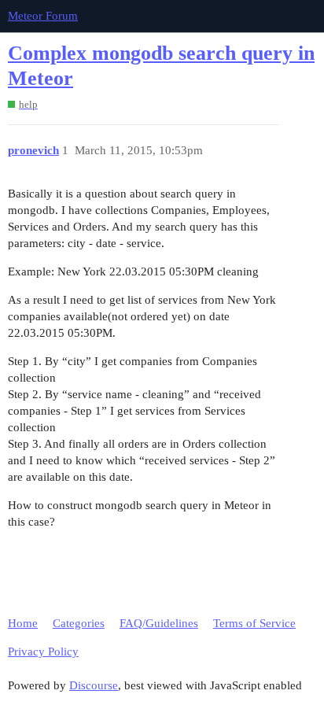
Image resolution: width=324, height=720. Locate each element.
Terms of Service (254, 623)
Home (23, 623)
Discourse (93, 685)
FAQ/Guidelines (159, 623)
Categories (79, 623)
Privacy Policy (43, 651)
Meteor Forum (43, 15)
